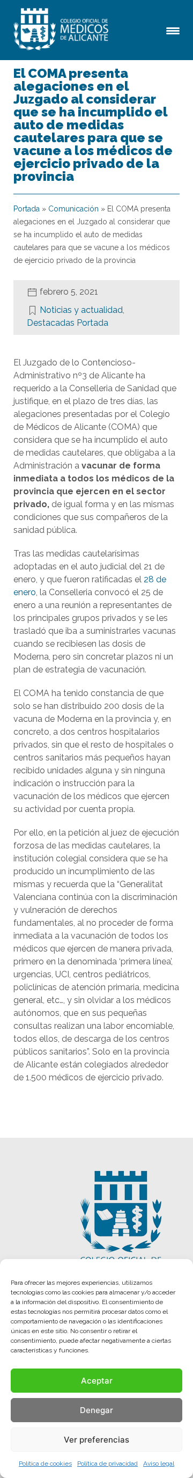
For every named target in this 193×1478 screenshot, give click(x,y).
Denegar (96, 1410)
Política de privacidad (107, 1463)
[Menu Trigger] (173, 30)
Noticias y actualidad (81, 310)
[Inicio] (62, 30)
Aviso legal (158, 1463)
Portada (26, 208)
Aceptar (97, 1380)
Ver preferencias (96, 1440)
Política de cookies (45, 1463)
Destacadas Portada (67, 323)
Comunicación (73, 208)
